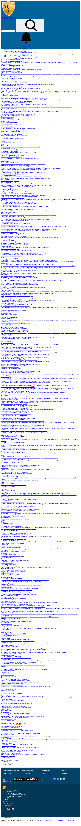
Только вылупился (6, 632)
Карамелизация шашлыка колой (9, 137)
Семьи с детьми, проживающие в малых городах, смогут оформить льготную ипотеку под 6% (26, 736)
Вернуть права (5, 544)
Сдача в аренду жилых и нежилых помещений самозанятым (17, 209)
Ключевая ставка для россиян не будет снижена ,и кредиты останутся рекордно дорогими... (25, 648)
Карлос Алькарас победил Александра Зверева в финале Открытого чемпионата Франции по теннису (28, 337)
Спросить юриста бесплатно (7, 43)
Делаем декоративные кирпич (9, 699)
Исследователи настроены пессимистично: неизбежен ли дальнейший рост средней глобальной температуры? (30, 168)
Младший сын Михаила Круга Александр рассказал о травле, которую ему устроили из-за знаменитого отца (30, 344)
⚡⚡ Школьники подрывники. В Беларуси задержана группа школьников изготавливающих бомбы (28, 507)
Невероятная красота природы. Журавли (12, 368)
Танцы (2, 482)
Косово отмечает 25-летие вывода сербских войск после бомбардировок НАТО (22, 371)
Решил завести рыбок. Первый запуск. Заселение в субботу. (17, 750)
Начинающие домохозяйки (8, 756)
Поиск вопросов (26, 773)
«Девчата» (3, 537)
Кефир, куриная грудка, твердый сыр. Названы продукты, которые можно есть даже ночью (25, 382)
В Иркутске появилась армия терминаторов (12, 543)
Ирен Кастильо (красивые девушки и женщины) (14, 578)
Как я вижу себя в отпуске (8, 490)
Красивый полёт (5, 141)
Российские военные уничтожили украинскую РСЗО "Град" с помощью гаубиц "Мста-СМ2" (26, 178)
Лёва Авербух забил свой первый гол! (11, 355)
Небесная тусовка (5, 638)
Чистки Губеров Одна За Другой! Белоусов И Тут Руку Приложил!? (19, 283)
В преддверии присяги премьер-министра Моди (14, 412)
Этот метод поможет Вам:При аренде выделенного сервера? (17, 600)
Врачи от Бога (4, 297)
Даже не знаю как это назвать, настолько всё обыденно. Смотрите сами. (20, 480)
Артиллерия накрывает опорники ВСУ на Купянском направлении (19, 360)
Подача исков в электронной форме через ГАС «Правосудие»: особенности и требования (25, 219)
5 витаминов (4, 154)
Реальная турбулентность (7, 142)
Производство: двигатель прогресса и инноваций (14, 663)
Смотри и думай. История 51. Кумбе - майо (12, 700)
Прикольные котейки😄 (7, 79)
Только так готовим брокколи (9, 741)
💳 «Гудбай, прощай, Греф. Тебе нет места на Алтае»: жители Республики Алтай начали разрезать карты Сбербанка (32, 280)
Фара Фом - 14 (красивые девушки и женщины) (13, 565)
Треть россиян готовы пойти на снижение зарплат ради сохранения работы (21, 176)
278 (12, 763)
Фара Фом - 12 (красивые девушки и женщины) (13, 546)
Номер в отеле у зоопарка (7, 483)
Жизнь (2, 340)
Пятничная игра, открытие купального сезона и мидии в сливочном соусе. (21, 239)
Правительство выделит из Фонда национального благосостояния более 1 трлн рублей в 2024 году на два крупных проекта (34, 385)
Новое (6, 54)
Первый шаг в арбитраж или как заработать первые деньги (17, 227)
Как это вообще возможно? (8, 645)
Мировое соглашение (6, 318)
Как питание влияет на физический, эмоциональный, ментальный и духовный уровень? (24, 206)
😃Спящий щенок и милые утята (10, 462)
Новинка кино (4, 468)
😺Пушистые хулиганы (7, 341)
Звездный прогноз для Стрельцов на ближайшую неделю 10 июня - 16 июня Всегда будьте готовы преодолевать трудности (34, 226)
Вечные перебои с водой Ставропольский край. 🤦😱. (15, 534)
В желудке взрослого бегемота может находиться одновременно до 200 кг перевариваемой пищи (27, 605)
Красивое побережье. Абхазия (9, 303)
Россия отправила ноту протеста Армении (12, 448)
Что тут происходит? (6, 517)
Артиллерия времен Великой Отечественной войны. (15, 717)
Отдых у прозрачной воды (8, 127)
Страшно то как (5, 709)
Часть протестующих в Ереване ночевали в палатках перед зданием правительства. (23, 287)
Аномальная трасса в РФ (7, 240)
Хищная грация (5, 489)
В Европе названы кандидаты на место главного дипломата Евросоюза (20, 465)
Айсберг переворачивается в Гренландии (12, 138)
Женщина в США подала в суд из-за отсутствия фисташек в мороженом (20, 289)
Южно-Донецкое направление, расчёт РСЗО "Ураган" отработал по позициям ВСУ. (23, 406)
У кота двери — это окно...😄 (9, 81)
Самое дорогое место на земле (9, 317)
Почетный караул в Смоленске (9, 271)
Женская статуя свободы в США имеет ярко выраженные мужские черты (20, 88)
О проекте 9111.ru (46, 773)
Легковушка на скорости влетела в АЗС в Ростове (14, 472)
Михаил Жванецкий (6, 624)
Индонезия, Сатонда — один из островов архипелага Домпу (17, 651)
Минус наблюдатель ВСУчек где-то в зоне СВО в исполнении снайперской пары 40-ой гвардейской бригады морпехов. (33, 392)
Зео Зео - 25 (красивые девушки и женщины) (13, 61)
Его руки (3, 666)
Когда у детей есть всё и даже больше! (11, 286)
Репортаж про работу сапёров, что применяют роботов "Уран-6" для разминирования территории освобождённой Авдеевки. (34, 398)
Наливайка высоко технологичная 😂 (11, 281)
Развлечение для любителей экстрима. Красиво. (14, 514)
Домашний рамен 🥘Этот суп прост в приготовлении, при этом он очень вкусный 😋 (24, 210)
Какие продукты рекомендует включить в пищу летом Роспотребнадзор (20, 509)
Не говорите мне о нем (7, 112)
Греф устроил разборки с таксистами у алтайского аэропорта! (17, 250)
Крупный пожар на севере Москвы (10, 205)
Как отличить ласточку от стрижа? (10, 225)
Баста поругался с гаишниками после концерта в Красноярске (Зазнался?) (20, 364)
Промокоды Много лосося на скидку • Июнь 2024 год (15, 456)
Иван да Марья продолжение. (9, 175)
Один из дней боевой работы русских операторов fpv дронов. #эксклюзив (21, 585)
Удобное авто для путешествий (9, 122)
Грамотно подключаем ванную (9, 695)
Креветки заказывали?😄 (19, 51)
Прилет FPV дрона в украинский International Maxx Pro (15, 102)
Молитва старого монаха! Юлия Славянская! (13, 233)
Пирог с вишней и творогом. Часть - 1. (11, 726)
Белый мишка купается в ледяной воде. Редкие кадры (15, 416)
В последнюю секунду (7, 597)
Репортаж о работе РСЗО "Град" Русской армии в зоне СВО (17, 411)
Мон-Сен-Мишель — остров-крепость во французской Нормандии (19, 110)
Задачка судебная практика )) (8, 242)
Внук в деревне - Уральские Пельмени (11, 171)
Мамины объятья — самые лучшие (10, 646)
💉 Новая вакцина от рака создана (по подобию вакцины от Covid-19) (20, 405)
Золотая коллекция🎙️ (6, 615)
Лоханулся (3, 479)
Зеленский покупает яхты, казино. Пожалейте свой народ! (16, 208)
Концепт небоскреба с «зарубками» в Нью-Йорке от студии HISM (18, 529)
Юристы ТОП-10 (8, 49)
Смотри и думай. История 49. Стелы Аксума (13, 174)
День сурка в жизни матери (8, 557)
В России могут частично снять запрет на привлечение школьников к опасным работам (24, 669)
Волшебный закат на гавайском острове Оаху (13, 693)
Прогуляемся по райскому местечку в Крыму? (13, 452)
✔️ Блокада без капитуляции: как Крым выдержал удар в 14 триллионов (20, 270)
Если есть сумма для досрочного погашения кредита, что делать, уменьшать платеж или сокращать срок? (29, 549)
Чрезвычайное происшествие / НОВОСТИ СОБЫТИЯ (15, 331)
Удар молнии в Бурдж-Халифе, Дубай (11, 653)
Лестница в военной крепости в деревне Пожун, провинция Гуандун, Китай (21, 158)
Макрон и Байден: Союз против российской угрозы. (15, 220)
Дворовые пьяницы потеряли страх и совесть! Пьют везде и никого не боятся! (22, 254)
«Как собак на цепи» (6, 145)
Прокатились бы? (5, 500)
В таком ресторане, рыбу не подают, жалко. (12, 216)
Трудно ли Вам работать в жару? (9, 595)
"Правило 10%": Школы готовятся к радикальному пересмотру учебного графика (23, 607)
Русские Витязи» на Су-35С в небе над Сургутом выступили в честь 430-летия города (24, 357)
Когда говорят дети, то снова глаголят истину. (13, 365)
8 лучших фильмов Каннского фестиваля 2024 (13, 634)
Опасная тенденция (6, 246)
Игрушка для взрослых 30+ (8, 655)
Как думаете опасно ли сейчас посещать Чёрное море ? (15, 560)
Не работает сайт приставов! (8, 251)
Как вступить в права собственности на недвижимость (15, 223)
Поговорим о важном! (7, 659)
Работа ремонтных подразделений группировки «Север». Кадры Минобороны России (24, 98)
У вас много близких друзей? (8, 719)
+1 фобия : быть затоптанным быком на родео (13, 442)
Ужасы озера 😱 (5, 673)
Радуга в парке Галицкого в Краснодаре (11, 157)
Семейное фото (5, 629)
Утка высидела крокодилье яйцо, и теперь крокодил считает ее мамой (19, 588)
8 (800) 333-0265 (27, 46)
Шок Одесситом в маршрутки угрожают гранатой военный (17, 115)
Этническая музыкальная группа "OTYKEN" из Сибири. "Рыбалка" (19, 152)
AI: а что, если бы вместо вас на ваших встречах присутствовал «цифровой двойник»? (24, 230)
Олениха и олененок (6, 311)
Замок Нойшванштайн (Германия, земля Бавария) (14, 97)
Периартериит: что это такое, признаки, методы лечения (16, 338)
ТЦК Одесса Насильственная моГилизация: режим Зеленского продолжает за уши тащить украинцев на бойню (31, 460)
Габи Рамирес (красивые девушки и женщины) (13, 598)
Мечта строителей (5, 677)
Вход (2, 45)
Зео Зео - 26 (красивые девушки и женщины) (13, 65)
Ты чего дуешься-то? (6, 577)
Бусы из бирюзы (5, 213)
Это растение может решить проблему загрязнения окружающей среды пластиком (23, 164)
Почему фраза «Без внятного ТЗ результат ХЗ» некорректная (17, 730)
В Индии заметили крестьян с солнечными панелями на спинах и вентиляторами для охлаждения (27, 567)
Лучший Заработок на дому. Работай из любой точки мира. (17, 348)
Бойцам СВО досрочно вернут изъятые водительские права (17, 294)
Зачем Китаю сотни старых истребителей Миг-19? (14, 706)
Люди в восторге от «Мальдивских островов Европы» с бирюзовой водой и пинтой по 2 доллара (27, 409)
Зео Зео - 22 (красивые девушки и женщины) (25, 57)
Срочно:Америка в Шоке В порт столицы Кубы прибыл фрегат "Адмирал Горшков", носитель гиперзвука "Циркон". (32, 401)
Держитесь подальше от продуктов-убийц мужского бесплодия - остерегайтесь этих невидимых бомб (28, 215)
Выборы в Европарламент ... (8, 188)
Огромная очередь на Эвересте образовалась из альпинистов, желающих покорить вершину (25, 350)
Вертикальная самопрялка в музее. (10, 721)
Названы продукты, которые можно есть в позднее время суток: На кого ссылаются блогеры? (26, 347)
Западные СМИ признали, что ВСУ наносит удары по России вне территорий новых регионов (26, 247)
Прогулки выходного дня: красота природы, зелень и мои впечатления (20, 369)
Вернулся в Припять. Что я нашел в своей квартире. (15, 191)
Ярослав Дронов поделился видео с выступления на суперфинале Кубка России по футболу (25, 354)
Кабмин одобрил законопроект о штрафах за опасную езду (16, 604)
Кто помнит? (4, 631)
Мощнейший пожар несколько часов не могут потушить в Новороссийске (21, 69)
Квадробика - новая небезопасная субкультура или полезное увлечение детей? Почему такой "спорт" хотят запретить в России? (35, 381)
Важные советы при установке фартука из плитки (14, 705)
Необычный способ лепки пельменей (11, 753)
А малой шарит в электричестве (9, 575)
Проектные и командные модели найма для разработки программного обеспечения (23, 195)
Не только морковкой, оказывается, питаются (13, 443)
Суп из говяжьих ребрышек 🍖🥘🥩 (11, 724)
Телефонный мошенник (7, 573)
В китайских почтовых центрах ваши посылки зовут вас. (16, 533)
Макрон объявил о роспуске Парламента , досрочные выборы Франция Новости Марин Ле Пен (27, 185)
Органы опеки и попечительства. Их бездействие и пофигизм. (17, 641)
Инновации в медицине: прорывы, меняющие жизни (15, 639)
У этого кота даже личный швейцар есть (11, 526)
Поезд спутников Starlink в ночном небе (11, 625)
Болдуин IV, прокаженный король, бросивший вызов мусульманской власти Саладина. (24, 169)
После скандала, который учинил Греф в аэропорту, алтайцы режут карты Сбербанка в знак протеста (28, 260)
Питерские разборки (6, 487)
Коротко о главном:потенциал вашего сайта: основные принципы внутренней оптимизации (26, 505)
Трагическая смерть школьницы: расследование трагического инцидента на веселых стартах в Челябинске (29, 611)
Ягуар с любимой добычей (8, 601)
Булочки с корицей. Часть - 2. (8, 746)
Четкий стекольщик (6, 749)
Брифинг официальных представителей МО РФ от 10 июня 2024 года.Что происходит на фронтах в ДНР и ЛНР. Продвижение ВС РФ (37, 541)
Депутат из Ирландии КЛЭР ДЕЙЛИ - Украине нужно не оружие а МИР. (20, 203)
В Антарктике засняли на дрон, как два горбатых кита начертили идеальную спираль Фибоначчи (27, 643)
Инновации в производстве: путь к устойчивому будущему (17, 621)
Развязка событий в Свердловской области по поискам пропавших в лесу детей (22, 716)
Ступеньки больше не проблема (9, 668)
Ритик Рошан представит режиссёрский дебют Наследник (16, 243)
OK (2, 824)
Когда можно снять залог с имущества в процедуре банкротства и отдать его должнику (24, 758)
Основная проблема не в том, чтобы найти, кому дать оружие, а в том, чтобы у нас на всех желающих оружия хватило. (33, 278)
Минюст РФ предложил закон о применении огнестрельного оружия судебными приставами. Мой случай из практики (33, 200)
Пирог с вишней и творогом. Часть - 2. (11, 729)
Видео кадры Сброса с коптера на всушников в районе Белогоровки (19, 114)
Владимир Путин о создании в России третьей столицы (16, 414)
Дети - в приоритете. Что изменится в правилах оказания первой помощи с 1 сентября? (24, 253)
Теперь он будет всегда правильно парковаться (13, 475)
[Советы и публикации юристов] (8, 16)
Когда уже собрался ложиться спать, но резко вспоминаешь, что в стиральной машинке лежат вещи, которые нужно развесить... (35, 513)
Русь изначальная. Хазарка (8, 148)
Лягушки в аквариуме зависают (9, 476)
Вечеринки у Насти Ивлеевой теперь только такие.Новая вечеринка (19, 384)
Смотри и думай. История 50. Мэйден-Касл (12, 692)
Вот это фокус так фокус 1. (8, 486)
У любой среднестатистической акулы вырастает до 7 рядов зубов (18, 594)
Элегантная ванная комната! (8, 689)
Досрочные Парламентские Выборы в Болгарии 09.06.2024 (17, 186)
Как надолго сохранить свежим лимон (11, 751)
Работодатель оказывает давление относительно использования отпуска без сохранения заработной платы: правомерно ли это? (35, 527)
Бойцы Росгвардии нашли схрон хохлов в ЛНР (13, 435)
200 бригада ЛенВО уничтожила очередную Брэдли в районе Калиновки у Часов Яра (24, 104)
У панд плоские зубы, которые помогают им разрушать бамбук (18, 506)
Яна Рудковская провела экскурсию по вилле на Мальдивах (17, 296)
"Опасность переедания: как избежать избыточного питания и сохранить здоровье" (23, 172)
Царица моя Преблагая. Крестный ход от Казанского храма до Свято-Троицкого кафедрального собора (28, 229)
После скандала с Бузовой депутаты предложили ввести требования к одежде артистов (24, 76)
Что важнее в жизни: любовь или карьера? (12, 198)
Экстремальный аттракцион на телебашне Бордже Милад (16, 658)
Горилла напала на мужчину (8, 554)
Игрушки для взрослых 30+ (8, 523)
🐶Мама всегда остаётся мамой (9, 438)
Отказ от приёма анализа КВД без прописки (13, 259)
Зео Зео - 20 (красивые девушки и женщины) (25, 49)
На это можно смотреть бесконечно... (11, 315)
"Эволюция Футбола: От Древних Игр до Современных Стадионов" (19, 183)
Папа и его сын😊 (6, 377)
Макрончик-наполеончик (7, 117)
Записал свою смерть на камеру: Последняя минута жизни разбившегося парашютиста (24, 649)
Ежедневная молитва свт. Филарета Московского (14, 236)
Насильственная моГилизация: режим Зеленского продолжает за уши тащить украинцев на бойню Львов (29, 458)
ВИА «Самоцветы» (6, 619)
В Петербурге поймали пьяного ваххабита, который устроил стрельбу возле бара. (23, 665)
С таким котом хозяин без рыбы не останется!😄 (14, 82)
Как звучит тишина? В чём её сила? (10, 727)
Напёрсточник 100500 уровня (9, 512)
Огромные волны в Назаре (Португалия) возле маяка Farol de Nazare (19, 150)
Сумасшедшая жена (6, 731)
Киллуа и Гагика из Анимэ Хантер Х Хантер (13, 459)
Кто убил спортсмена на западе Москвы (11, 72)
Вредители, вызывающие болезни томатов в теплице (15, 301)
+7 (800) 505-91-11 (7, 799)
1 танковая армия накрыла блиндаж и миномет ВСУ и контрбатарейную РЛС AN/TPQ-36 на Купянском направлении (32, 100)
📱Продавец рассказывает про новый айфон (13, 327)
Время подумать (5, 672)
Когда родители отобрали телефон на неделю (13, 516)
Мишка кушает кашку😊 (7, 118)
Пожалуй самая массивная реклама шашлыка (13, 683)
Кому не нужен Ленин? (7, 563)
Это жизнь (3, 345)
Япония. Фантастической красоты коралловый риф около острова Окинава (21, 662)
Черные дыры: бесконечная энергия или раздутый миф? (16, 165)
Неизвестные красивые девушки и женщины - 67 (14, 419)
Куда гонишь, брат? (6, 636)
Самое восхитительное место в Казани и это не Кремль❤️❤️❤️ (18, 387)
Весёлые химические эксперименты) (11, 656)
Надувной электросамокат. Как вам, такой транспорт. (15, 306)
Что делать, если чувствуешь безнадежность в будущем (15, 391)
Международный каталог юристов (11, 770)
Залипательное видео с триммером (10, 132)
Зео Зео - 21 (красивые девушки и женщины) (25, 52)
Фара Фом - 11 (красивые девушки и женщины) (13, 539)
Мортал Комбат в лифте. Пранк (9, 760)
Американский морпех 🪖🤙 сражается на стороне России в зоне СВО (20, 747)
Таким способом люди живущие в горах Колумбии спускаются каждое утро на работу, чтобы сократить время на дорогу (33, 652)
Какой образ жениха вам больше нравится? (12, 502)
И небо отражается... (6, 324)
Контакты (63, 770)
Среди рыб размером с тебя (8, 642)
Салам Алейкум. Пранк (7, 612)
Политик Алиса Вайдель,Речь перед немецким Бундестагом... (17, 202)
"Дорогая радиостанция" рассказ (9, 399)
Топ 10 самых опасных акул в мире (10, 325)
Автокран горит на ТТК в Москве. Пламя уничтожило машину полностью (21, 466)
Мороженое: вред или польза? (9, 314)
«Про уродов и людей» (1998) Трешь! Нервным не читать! (16, 703)
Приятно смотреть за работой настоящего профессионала (16, 744)
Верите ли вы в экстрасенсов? (9, 720)
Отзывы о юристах (7, 773)
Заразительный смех (6, 497)
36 (10, 761)
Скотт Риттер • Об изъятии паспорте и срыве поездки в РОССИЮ (19, 196)
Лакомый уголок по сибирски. (9, 189)
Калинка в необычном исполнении (10, 547)
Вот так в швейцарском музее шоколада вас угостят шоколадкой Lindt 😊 (20, 147)
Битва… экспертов (6, 433)
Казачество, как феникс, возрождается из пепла (13, 310)
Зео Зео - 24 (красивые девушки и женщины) (13, 59)
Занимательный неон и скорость (9, 561)
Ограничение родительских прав (10, 151)
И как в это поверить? (7, 757)
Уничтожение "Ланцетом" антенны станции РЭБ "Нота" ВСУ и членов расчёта (22, 421)
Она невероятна (5, 622)
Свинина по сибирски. (7, 192)
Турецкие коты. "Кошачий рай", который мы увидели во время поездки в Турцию (23, 754)
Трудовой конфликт (6, 313)
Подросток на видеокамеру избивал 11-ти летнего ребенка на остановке (20, 592)
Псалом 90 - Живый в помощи (9, 232)
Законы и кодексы (46, 770)
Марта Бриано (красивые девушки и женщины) (13, 571)
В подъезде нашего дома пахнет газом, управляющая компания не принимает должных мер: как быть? (28, 628)
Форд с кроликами (6, 710)
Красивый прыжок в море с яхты (10, 367)
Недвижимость (5, 712)
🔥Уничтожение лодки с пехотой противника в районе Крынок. (18, 128)
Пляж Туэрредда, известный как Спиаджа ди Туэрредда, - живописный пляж (21, 351)
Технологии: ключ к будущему (9, 676)
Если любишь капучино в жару (9, 524)
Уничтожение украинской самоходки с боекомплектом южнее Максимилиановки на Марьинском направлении (31, 111)
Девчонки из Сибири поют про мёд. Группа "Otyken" (15, 155)
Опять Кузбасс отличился (7, 584)
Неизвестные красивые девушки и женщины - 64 (14, 397)
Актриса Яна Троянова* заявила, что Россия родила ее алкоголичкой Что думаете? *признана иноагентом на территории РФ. (35, 493)
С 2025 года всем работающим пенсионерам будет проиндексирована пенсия (21, 402)
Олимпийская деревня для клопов (10, 181)
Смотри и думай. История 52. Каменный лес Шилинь (15, 713)
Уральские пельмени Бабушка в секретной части (14, 723)
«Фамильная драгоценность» (8, 583)
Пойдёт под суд (5, 550)
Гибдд (2, 144)
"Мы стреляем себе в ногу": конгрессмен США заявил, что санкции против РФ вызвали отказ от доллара (29, 237)
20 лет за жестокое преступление (9, 470)
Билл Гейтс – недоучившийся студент (11, 687)
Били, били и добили (6, 335)
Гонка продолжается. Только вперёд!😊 (11, 87)
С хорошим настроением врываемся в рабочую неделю (15, 323)
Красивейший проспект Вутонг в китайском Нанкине (15, 680)
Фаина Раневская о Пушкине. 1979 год (11, 78)
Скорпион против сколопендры (9, 540)
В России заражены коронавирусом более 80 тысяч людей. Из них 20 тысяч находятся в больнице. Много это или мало (33, 660)
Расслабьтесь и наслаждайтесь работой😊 (12, 131)
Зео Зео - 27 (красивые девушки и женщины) (13, 68)
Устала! (3, 257)
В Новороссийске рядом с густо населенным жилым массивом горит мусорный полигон (25, 469)
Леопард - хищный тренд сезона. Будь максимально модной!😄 (18, 299)
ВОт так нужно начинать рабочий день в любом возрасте (16, 707)
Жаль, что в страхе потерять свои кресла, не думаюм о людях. (17, 276)
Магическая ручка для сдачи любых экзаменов (13, 485)
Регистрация (64, 773)
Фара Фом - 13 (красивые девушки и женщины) (13, 551)
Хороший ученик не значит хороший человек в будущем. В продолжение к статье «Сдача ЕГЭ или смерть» (30, 617)
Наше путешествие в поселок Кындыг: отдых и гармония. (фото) (18, 418)
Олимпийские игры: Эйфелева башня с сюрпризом (14, 328)
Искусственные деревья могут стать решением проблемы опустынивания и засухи (23, 166)
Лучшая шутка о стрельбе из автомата (11, 67)
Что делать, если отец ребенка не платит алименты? (15, 244)
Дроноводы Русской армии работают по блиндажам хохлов (17, 423)
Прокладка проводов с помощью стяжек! (12, 685)
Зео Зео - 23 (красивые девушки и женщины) (25, 58)
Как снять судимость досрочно (9, 222)
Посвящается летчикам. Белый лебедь (11, 85)
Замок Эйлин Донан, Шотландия (10, 105)
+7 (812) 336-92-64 (7, 803)
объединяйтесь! (14, 17)
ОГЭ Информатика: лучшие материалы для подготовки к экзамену (19, 193)
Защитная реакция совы (7, 675)
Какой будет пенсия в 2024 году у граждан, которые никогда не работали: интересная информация (27, 84)
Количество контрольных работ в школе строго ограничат (16, 473)
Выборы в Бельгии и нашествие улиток (11, 256)
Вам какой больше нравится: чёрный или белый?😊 (15, 330)
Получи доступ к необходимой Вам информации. (14, 679)
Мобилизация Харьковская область (10, 618)
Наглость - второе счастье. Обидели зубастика (13, 570)
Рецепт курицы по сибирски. (8, 182)
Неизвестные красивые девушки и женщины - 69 (14, 531)
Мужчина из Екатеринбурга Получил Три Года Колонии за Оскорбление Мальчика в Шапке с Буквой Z (29, 602)
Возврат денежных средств (8, 290)
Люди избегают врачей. (7, 343)
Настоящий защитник (6, 587)
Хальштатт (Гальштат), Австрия (9, 95)
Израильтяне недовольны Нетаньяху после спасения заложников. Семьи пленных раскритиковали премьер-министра (32, 394)
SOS (5, 56)
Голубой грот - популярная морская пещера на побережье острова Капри (20, 682)
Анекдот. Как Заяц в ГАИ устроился (10, 71)
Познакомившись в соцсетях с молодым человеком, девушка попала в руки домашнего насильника (27, 264)
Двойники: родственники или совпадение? (12, 556)
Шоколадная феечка (6, 553)
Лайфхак (3, 520)
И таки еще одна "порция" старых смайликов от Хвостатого (17, 304)
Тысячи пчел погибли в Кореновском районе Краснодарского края (19, 277)
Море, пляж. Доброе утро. (8, 212)
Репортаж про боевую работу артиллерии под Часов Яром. (16, 372)
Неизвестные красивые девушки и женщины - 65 (14, 404)
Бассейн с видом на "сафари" (8, 670)
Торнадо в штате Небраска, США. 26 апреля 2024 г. (14, 135)
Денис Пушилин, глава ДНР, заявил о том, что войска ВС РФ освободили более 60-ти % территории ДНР (29, 389)
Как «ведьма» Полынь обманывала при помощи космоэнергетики (18, 714)
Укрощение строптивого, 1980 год (10, 574)
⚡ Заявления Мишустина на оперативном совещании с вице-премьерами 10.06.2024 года (25, 686)
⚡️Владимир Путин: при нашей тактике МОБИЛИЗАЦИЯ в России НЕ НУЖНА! (23, 425)
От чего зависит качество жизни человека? (12, 358)
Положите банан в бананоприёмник (10, 635)
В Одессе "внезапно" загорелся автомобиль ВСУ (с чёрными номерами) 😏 (21, 581)
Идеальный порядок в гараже (9, 702)
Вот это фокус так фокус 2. (8, 492)
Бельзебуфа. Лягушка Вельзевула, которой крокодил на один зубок (19, 426)
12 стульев (3, 522)
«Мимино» (4, 558)
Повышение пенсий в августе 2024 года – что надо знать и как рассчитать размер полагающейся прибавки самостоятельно (34, 362)
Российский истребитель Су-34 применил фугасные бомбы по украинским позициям (24, 431)
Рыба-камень (4, 395)
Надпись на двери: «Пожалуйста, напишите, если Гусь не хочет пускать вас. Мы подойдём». (26, 536)
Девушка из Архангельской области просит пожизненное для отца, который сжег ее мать (25, 580)
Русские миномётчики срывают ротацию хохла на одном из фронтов (19, 499)
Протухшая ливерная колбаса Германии (11, 134)
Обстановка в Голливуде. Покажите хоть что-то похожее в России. (19, 510)
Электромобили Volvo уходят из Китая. (11, 234)
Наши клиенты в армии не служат (10, 249)
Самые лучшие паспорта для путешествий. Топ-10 (14, 217)
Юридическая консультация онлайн (9, 18)
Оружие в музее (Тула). (7, 737)
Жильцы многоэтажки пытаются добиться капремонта (15, 519)
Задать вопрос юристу (27, 770)
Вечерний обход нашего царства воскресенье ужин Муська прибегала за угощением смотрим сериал (28, 300)
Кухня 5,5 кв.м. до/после (7, 690)
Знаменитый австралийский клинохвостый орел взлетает (16, 140)
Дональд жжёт (4, 125)
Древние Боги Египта (6, 743)
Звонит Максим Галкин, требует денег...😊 (12, 130)
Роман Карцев (4, 626)
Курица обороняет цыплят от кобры (10, 591)
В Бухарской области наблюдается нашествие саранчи (15, 408)
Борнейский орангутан (7, 308)
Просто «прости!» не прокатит (9, 530)
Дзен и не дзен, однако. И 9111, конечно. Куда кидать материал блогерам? (20, 733)
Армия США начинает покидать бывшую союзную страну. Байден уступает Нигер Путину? (26, 361)
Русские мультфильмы (7, 568)
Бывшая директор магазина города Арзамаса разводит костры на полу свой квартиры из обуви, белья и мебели (31, 267)
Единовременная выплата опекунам (10, 463)
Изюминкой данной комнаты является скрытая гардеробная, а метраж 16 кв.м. (22, 696)
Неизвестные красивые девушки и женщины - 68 (14, 436)
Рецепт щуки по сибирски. (8, 179)
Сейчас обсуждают (8, 51)
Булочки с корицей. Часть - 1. (8, 734)
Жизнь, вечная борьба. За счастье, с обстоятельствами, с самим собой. (19, 284)
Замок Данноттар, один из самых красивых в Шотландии (16, 101)
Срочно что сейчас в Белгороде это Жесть (12, 124)
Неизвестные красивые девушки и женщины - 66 (14, 415)
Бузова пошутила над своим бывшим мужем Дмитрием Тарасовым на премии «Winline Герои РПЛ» (28, 293)
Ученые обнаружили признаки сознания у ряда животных (16, 590)
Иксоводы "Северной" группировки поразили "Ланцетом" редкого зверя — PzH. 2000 (24, 432)
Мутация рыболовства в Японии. (10, 162)
